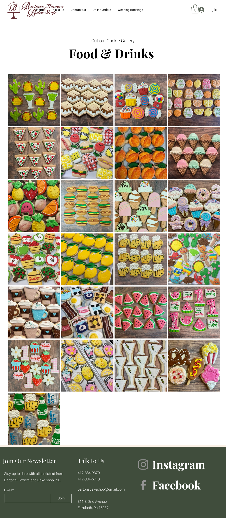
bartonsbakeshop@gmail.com (101, 489)
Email (8, 490)
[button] (195, 8)
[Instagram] (143, 464)
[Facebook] (143, 485)
